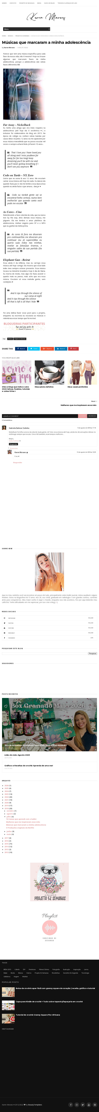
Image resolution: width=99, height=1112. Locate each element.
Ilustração (66, 969)
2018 (6, 808)
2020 (6, 802)
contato (13, 3)
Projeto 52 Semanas (22, 36)
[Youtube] (88, 1104)
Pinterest (50, 633)
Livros (86, 969)
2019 (6, 805)
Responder (13, 444)
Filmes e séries (44, 969)
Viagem (16, 977)
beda (39, 3)
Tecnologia (85, 973)
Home (4, 36)
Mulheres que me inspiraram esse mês (23, 822)
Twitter (50, 623)
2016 (6, 841)
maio (9, 834)
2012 (6, 852)
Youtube (50, 628)
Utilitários (7, 977)
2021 (6, 800)
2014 (6, 846)
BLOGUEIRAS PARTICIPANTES (24, 324)
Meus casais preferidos (78, 387)
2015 (6, 844)
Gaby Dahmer (14, 441)
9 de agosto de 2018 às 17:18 (87, 428)
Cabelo (17, 969)
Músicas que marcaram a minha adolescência (26, 825)
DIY (24, 969)
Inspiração (77, 969)
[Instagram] (76, 1104)
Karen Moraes (20, 452)
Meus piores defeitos (44, 387)
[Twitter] (82, 1104)
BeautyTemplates (35, 1105)
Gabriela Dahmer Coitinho (19, 428)
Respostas (14, 448)
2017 (6, 838)
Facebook (50, 638)
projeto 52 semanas (26, 3)
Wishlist (25, 977)
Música (10, 36)
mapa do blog (49, 3)
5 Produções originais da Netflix (20, 828)
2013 (6, 849)
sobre (4, 3)
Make (5, 973)
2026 (6, 785)
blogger (82, 416)
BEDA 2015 (7, 969)
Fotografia (56, 969)
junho (9, 831)
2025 (6, 788)
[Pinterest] (94, 1104)
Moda (13, 973)
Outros (28, 973)
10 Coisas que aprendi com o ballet (21, 819)
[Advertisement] (49, 523)
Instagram (50, 618)
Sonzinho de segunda (70, 973)
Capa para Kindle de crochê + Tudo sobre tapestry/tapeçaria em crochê (49, 1001)
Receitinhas (56, 973)
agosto (10, 814)
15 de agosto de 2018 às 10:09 (86, 452)
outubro (10, 811)
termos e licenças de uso (67, 3)
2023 (6, 794)
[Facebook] (70, 1104)
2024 (6, 791)
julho (9, 816)
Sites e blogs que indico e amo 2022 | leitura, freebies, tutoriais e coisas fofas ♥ (16, 389)
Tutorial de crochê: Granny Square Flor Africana (38, 1015)
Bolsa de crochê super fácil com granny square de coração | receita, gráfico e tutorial (55, 988)
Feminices (32, 969)
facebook (92, 416)
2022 (6, 797)
